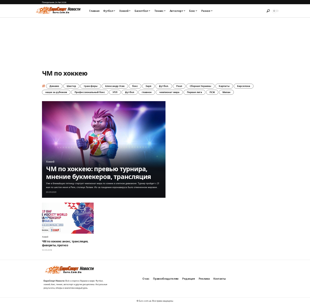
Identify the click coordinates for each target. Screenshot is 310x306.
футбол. (164, 86)
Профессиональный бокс (90, 92)
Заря (148, 86)
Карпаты (224, 86)
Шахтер (71, 86)
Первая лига (194, 92)
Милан (226, 92)
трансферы (91, 86)
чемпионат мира (169, 92)
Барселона (243, 86)
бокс (135, 86)
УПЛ (115, 92)
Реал (179, 86)
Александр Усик (115, 86)
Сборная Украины (200, 86)
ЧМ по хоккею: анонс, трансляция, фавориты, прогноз (65, 243)
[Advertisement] (155, 42)
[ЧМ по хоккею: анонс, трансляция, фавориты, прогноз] (68, 218)
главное (147, 92)
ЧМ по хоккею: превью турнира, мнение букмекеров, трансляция (98, 172)
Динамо (54, 86)
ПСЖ (212, 92)
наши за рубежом (56, 92)
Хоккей (50, 161)
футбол (129, 92)
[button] (268, 10)
